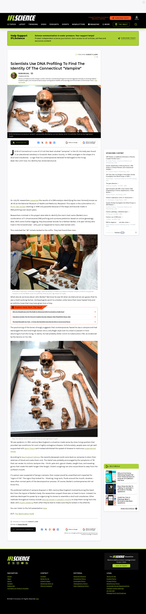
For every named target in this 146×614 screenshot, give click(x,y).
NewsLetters (78, 24)
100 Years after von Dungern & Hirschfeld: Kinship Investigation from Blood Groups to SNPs (120, 175)
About (9, 581)
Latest (22, 24)
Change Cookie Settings (115, 588)
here (45, 508)
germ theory (30, 448)
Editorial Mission (79, 576)
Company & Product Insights (18, 588)
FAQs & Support (46, 586)
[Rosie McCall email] (32, 73)
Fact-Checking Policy (81, 586)
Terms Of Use (111, 576)
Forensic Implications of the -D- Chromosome (119, 197)
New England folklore (31, 457)
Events (65, 24)
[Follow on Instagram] (17, 563)
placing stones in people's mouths (56, 499)
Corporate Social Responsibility (118, 586)
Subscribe (11, 586)
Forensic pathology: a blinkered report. (117, 212)
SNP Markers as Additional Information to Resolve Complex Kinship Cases (120, 157)
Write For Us (44, 579)
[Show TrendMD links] (136, 232)
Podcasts (54, 24)
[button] (136, 24)
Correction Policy (79, 579)
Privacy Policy (111, 581)
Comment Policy (79, 581)
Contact (43, 576)
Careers (10, 584)
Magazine (94, 24)
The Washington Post (24, 514)
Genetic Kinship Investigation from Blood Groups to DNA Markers (121, 203)
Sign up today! (121, 566)
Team (9, 579)
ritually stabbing (26, 503)
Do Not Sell (111, 591)
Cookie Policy (111, 579)
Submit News (45, 581)
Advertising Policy (113, 584)
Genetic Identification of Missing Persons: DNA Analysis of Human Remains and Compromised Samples (119, 167)
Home (9, 576)
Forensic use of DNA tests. (114, 217)
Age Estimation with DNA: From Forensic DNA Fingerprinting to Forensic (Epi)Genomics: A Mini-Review (120, 190)
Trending (33, 24)
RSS (37, 599)
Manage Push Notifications (116, 593)
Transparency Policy (80, 584)
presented (34, 200)
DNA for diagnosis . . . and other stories (117, 222)
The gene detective (111, 183)
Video (43, 24)
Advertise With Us (46, 584)
